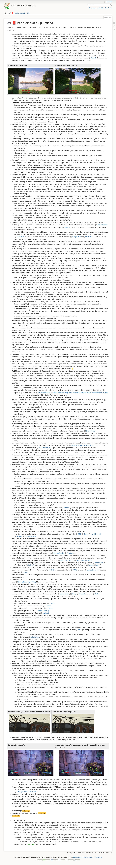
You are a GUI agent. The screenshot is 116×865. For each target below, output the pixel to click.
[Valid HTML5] (61, 860)
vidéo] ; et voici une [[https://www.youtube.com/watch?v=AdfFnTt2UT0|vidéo (80, 393)
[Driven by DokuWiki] (77, 860)
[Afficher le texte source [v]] (114, 22)
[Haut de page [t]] (114, 29)
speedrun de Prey (45, 448)
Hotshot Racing (43, 611)
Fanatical (70, 553)
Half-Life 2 (20, 237)
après (98, 565)
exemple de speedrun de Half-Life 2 (84, 445)
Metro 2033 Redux (66, 560)
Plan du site (108, 8)
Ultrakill (93, 58)
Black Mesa (89, 237)
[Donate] (46, 860)
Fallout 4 (67, 227)
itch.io (86, 534)
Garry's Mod (76, 237)
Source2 (82, 594)
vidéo (79, 630)
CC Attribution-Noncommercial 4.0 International (87, 857)
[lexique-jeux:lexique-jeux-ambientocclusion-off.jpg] (30, 763)
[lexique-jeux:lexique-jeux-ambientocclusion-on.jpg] (81, 763)
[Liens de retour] (114, 26)
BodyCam (48, 606)
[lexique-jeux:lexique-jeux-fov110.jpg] (78, 81)
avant (91, 565)
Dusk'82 (51, 570)
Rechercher (111, 5)
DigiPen (19, 536)
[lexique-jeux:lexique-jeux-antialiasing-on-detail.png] (73, 723)
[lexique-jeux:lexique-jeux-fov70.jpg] (30, 81)
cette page (31, 844)
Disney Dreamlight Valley (27, 582)
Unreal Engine (64, 594)
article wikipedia (44, 393)
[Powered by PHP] (54, 860)
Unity (74, 594)
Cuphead (45, 613)
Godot (97, 594)
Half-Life (31, 565)
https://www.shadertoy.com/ (27, 792)
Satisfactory (34, 637)
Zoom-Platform (30, 536)
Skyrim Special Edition (84, 560)
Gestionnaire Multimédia (96, 8)
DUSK (75, 570)
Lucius (25, 572)
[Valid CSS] (69, 860)
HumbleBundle (96, 534)
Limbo (52, 603)
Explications (90, 431)
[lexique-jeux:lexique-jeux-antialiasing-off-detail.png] (29, 723)
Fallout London (102, 225)
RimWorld (67, 508)
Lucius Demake (92, 570)
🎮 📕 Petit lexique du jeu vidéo (19, 13)
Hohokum (49, 608)
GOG (79, 534)
